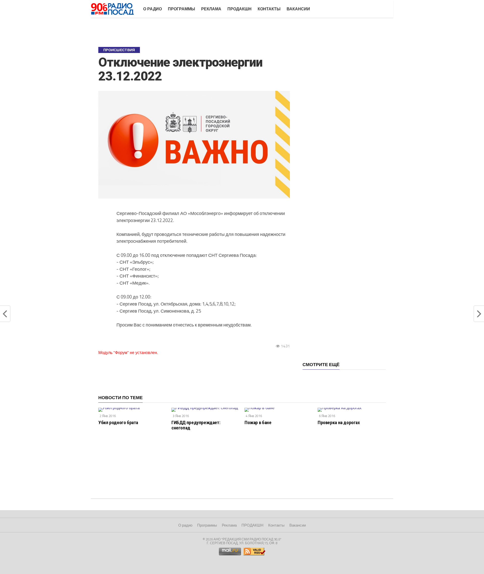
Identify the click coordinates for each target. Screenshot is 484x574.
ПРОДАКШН (239, 9)
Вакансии (298, 9)
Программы (181, 9)
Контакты (269, 9)
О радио (152, 9)
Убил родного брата (118, 422)
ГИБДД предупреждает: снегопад (195, 425)
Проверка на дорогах (339, 422)
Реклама (211, 9)
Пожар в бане (258, 422)
